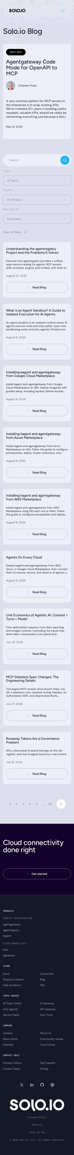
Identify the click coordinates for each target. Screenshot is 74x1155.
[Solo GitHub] (42, 1085)
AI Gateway (47, 1003)
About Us (45, 1033)
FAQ (42, 985)
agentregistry (11, 930)
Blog (42, 979)
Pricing (44, 1068)
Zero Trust (46, 1015)
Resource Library (13, 979)
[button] (37, 180)
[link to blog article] (37, 270)
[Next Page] (61, 804)
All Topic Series (12, 1003)
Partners (8, 1044)
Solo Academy (12, 985)
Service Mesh (11, 1015)
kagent (7, 936)
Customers (47, 973)
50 (50, 804)
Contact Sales (11, 1068)
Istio (5, 949)
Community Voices (51, 1039)
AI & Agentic (10, 1009)
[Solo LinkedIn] (32, 1085)
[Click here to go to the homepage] (17, 11)
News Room (10, 1039)
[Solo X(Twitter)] (21, 1085)
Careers (8, 1033)
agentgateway (12, 924)
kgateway (9, 955)
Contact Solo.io (12, 1063)
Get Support (47, 1063)
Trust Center (47, 1044)
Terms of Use (37, 1132)
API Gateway (48, 1009)
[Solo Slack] (52, 1085)
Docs (6, 973)
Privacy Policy (37, 1117)
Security (37, 1124)
